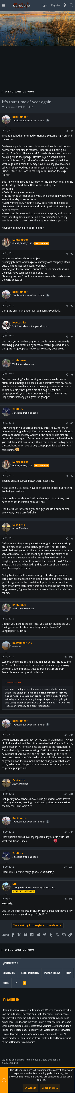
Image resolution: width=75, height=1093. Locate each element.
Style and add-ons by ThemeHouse (20, 1059)
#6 (71, 423)
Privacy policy (52, 973)
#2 (71, 253)
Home (6, 983)
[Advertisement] (37, 51)
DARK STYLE (12, 963)
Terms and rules (30, 973)
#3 (71, 305)
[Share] (66, 131)
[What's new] (65, 5)
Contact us (9, 973)
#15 (71, 899)
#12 (71, 794)
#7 (71, 476)
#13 (71, 832)
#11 (71, 735)
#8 (71, 538)
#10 (71, 657)
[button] (3, 5)
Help (68, 973)
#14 (71, 867)
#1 (71, 131)
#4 (71, 336)
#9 (71, 619)
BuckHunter (11, 107)
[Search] (71, 5)
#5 (71, 374)
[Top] (15, 983)
